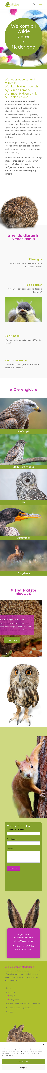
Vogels (12, 995)
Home (8, 988)
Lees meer (12, 640)
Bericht (10, 849)
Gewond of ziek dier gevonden (18, 1008)
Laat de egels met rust (12, 619)
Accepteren (23, 1061)
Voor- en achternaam (15, 829)
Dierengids (10, 992)
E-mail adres (12, 839)
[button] (43, 1044)
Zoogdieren (14, 1000)
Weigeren (23, 1068)
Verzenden (13, 868)
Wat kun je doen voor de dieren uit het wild (23, 1004)
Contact (9, 1012)
